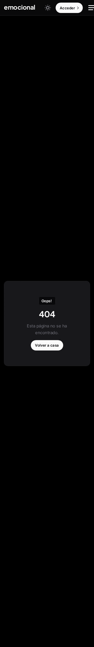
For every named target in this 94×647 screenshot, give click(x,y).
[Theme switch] (48, 8)
